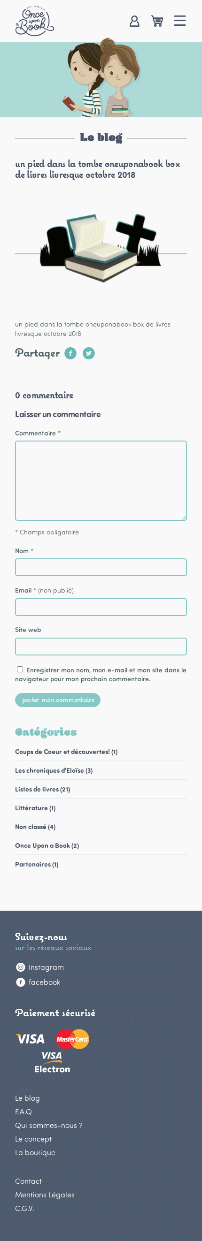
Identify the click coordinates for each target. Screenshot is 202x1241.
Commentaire (38, 432)
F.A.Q (23, 1111)
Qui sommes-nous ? (49, 1125)
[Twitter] (88, 350)
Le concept (33, 1138)
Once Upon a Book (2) (47, 845)
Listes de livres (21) (42, 788)
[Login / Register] (134, 22)
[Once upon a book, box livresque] (34, 21)
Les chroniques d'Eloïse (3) (54, 770)
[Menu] (180, 22)
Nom (22, 550)
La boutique (35, 1152)
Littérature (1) (35, 807)
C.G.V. (24, 1208)
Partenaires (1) (36, 864)
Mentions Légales (45, 1194)
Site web (28, 629)
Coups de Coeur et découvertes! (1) (66, 751)
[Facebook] (70, 350)
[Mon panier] (157, 22)
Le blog (27, 1098)
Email (23, 590)
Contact (28, 1181)
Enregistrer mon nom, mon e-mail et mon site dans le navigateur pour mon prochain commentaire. (100, 674)
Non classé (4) (35, 826)
